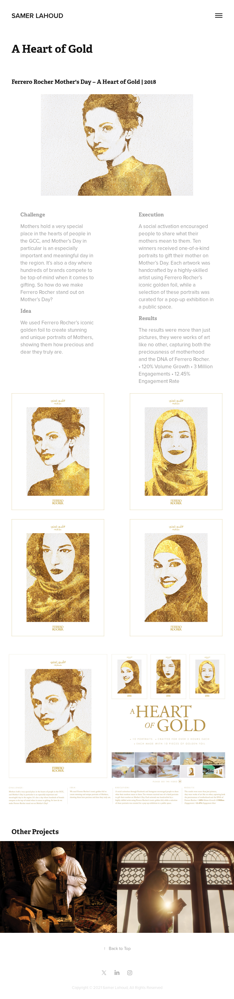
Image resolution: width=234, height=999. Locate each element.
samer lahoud (37, 15)
